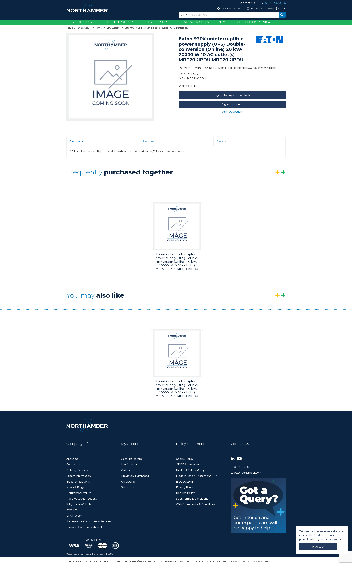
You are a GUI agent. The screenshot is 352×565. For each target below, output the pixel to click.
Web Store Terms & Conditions (195, 504)
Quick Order (129, 481)
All (183, 14)
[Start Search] (282, 15)
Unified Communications (258, 22)
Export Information (78, 476)
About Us (72, 459)
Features (148, 141)
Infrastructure (120, 22)
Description (76, 141)
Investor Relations (78, 481)
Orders (125, 470)
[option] (110, 77)
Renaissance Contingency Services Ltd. (91, 521)
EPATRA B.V (74, 515)
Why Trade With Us (78, 504)
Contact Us (73, 464)
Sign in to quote (232, 104)
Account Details (131, 459)
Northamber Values (78, 493)
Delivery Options (77, 470)
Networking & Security (204, 22)
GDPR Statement (187, 464)
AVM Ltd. (72, 510)
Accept (319, 546)
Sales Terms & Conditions (192, 498)
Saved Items (129, 487)
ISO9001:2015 (184, 481)
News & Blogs (75, 487)
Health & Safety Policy (190, 470)
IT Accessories (159, 22)
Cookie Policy (184, 459)
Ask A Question (232, 111)
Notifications (129, 464)
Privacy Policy (185, 487)
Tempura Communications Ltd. (86, 527)
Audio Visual (83, 22)
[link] (233, 458)
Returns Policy (185, 493)
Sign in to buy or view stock (232, 95)
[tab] (102, 141)
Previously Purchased (135, 476)
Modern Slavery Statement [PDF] (197, 476)
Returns (221, 141)
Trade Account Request (81, 498)
